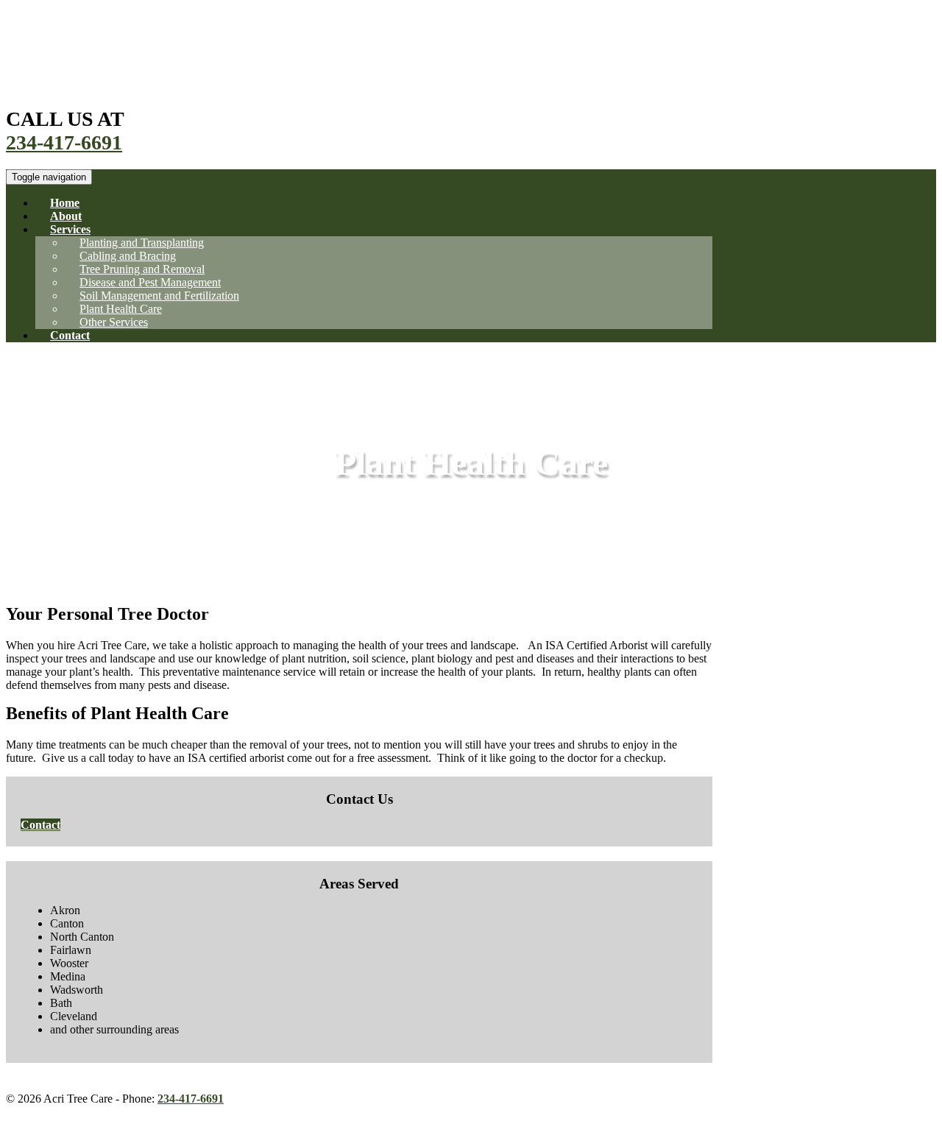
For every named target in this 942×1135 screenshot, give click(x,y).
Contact (70, 335)
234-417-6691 (64, 142)
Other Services (113, 322)
